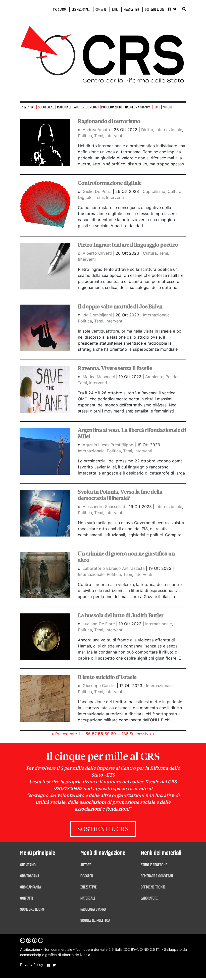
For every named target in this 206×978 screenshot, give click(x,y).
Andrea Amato (97, 129)
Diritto (147, 129)
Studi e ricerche (154, 865)
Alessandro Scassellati (104, 506)
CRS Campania (30, 887)
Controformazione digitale (109, 183)
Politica (85, 135)
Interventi (114, 135)
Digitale (85, 197)
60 (113, 733)
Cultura (174, 191)
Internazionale (169, 129)
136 (125, 733)
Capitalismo (154, 191)
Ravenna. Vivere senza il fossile (115, 368)
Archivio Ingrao (86, 107)
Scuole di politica (95, 920)
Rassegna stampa (137, 107)
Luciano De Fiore (99, 623)
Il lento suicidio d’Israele (107, 677)
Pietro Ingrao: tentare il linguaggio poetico (128, 245)
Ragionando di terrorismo (109, 121)
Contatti (26, 898)
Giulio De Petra (98, 191)
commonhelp (30, 955)
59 (107, 733)
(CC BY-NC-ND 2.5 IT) (142, 949)
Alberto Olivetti (98, 253)
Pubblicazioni (111, 107)
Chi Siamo (28, 865)
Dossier (86, 876)
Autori (167, 107)
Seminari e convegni (157, 876)
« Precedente (64, 733)
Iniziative (88, 887)
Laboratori (149, 898)
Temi (156, 107)
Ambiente (154, 376)
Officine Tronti (153, 887)
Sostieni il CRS (103, 829)
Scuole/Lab (46, 107)
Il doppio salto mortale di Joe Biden (120, 307)
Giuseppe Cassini (100, 685)
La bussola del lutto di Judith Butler (121, 615)
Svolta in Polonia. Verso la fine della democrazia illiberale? (120, 495)
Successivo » (142, 733)
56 (88, 733)
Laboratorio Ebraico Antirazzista (114, 568)
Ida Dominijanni (98, 314)
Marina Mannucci (99, 376)
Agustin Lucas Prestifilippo (109, 444)
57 (94, 733)
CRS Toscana (29, 876)
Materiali (64, 107)
